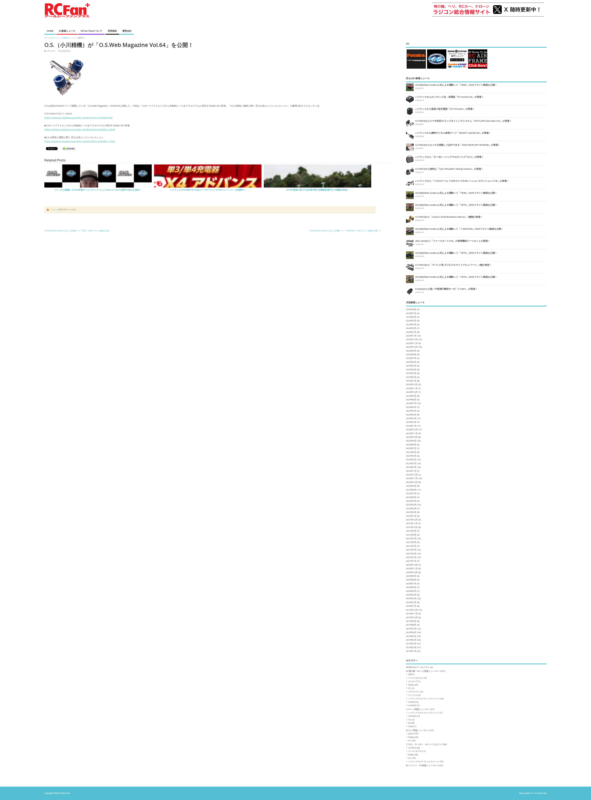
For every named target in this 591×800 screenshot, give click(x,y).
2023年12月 (412, 429)
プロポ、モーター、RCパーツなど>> (423, 744)
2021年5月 (411, 546)
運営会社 (127, 30)
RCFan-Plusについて (91, 30)
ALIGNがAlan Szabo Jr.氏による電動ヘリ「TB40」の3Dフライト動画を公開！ (456, 192)
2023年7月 (411, 448)
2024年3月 (411, 418)
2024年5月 (411, 410)
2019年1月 (411, 651)
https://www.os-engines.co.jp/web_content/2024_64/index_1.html (79, 141)
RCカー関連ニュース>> (417, 730)
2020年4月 (411, 594)
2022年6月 (411, 497)
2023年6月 (411, 452)
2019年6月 (411, 632)
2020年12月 (412, 564)
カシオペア (413, 681)
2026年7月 (411, 313)
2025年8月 (411, 354)
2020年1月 (411, 606)
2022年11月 (412, 478)
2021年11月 (412, 523)
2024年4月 (411, 414)
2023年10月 (412, 437)
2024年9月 (411, 395)
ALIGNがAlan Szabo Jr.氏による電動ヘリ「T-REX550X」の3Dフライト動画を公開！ (344, 230)
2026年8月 (411, 309)
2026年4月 (411, 324)
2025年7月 (411, 358)
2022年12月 (412, 474)
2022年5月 (411, 501)
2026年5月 (411, 320)
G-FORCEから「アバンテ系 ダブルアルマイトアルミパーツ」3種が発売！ (453, 264)
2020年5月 (411, 591)
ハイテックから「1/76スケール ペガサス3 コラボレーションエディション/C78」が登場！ (462, 180)
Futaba (411, 685)
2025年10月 (412, 347)
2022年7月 (411, 493)
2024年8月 (411, 399)
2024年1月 (411, 425)
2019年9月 (411, 621)
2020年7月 (411, 583)
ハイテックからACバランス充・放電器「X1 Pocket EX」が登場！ (449, 96)
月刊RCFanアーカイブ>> (418, 667)
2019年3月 (411, 643)
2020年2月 (411, 602)
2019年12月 (412, 609)
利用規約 (112, 30)
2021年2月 (411, 557)
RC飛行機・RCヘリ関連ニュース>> (423, 671)
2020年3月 (411, 598)
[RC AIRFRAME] (477, 68)
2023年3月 (411, 463)
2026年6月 (411, 317)
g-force (411, 733)
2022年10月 (412, 482)
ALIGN (411, 702)
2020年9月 (411, 576)
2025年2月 (411, 377)
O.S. (410, 688)
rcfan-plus (51, 51)
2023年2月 (411, 467)
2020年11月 (412, 568)
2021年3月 (411, 553)
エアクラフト (413, 691)
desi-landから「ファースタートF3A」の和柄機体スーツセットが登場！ (452, 240)
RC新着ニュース (67, 30)
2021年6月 (411, 542)
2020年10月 (412, 572)
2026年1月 (411, 335)
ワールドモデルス (415, 678)
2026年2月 (411, 332)
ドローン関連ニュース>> (418, 709)
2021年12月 (412, 519)
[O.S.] (436, 68)
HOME (50, 30)
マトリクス (413, 695)
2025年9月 (411, 350)
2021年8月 (411, 534)
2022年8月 (411, 489)
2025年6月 (411, 362)
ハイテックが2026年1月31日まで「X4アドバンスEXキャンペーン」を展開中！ (208, 189)
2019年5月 (411, 636)
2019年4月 (411, 639)
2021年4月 (411, 549)
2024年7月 (411, 403)
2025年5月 (411, 365)
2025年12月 (412, 339)
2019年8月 (411, 624)
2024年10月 (412, 392)
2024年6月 (411, 407)
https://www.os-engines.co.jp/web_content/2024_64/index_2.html (79, 129)
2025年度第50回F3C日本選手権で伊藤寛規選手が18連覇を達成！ (317, 189)
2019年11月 (412, 613)
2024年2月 (411, 422)
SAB (410, 674)
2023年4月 (411, 459)
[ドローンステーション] (457, 68)
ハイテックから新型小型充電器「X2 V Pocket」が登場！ (445, 108)
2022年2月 (411, 512)
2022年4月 (411, 504)
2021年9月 (411, 531)
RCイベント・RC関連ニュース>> (421, 765)
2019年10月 (412, 617)
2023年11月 (412, 433)
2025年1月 (411, 380)
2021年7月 (411, 538)
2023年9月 (411, 440)
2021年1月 (411, 561)
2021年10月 (412, 527)
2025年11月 (412, 343)
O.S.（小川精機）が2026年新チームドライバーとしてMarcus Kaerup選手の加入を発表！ (98, 189)
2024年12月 (412, 384)
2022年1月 (411, 516)
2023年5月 (411, 455)
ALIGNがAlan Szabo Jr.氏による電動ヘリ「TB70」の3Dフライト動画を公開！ (78, 230)
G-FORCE (412, 705)
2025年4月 (411, 369)
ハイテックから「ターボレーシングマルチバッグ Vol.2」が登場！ (449, 156)
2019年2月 (411, 647)
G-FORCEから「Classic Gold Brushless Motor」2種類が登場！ (449, 216)
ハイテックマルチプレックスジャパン (424, 698)
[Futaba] (416, 68)
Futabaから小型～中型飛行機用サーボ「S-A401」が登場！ (446, 288)
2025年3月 (411, 373)
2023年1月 (411, 471)
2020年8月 (411, 579)
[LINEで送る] (69, 149)
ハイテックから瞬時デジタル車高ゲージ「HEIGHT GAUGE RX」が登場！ (453, 132)
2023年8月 (411, 444)
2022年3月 (411, 508)
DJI (409, 723)
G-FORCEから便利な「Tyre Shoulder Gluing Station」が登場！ (449, 168)
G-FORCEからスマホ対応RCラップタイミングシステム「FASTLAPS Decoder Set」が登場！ (463, 120)
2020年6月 (411, 587)
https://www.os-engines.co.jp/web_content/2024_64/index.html (78, 117)
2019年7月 (411, 628)
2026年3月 (411, 328)
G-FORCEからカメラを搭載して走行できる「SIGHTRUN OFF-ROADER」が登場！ (457, 144)
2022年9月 (411, 485)
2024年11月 (412, 388)
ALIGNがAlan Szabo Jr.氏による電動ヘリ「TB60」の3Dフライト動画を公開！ (456, 84)
